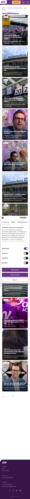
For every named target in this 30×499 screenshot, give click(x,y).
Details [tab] (13, 222)
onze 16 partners (10, 230)
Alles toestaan (15, 269)
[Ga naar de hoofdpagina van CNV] (3, 2)
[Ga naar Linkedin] (20, 490)
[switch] (26, 253)
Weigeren (15, 279)
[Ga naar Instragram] (13, 490)
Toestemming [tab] (5, 222)
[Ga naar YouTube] (16, 490)
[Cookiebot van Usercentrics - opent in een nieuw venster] (21, 218)
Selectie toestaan (15, 274)
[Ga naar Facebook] (9, 490)
